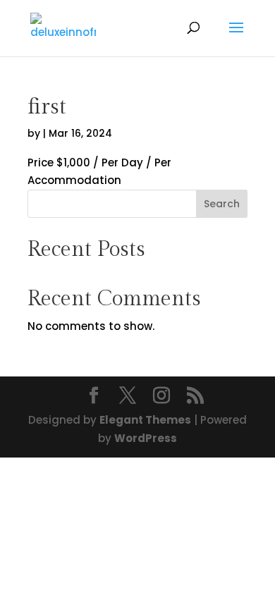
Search (222, 204)
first (47, 107)
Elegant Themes (145, 419)
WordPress (145, 438)
